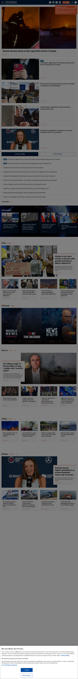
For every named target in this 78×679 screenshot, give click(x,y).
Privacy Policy (65, 655)
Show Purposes (26, 675)
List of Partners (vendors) (9, 665)
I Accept (26, 670)
